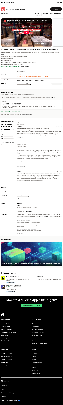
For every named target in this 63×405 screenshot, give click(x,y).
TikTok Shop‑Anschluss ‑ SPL (13, 276)
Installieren (56, 9)
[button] (16, 279)
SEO (33, 338)
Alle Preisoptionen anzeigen (26, 114)
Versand (34, 341)
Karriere (34, 356)
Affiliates (34, 368)
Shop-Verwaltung (6, 341)
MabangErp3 (40, 276)
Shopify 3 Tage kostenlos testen (31, 305)
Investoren (35, 359)
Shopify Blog (4, 362)
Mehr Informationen (50, 97)
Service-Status (36, 373)
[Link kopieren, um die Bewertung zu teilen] (22, 120)
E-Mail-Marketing (37, 335)
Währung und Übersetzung (39, 343)
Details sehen (20, 233)
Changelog (29, 211)
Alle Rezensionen (6, 145)
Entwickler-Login (6, 385)
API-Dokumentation (6, 356)
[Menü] (61, 2)
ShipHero (45, 15)
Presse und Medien (37, 362)
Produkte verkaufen (6, 329)
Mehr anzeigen (20, 137)
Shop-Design (4, 335)
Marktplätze (35, 326)
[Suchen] (58, 2)
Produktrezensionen (37, 329)
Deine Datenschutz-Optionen (9, 400)
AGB (2, 389)
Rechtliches (35, 370)
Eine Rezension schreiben (8, 142)
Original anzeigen (25, 66)
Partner (34, 365)
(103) (38, 15)
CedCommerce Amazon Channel (13, 285)
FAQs (18, 198)
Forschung (4, 365)
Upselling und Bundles (38, 332)
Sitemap (3, 396)
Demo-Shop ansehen (56, 13)
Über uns (34, 353)
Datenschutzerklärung (23, 196)
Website (19, 205)
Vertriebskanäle (5, 324)
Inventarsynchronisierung (24, 84)
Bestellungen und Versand (8, 332)
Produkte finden (5, 326)
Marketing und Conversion (8, 338)
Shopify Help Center (6, 353)
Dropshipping (35, 324)
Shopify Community (6, 359)
